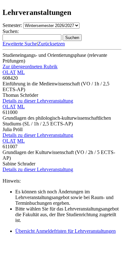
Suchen (72, 37)
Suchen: (11, 31)
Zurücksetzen (51, 43)
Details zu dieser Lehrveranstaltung (38, 101)
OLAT (9, 72)
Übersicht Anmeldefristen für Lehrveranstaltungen (65, 231)
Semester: (12, 25)
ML (21, 72)
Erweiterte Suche (20, 43)
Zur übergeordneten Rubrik (30, 66)
